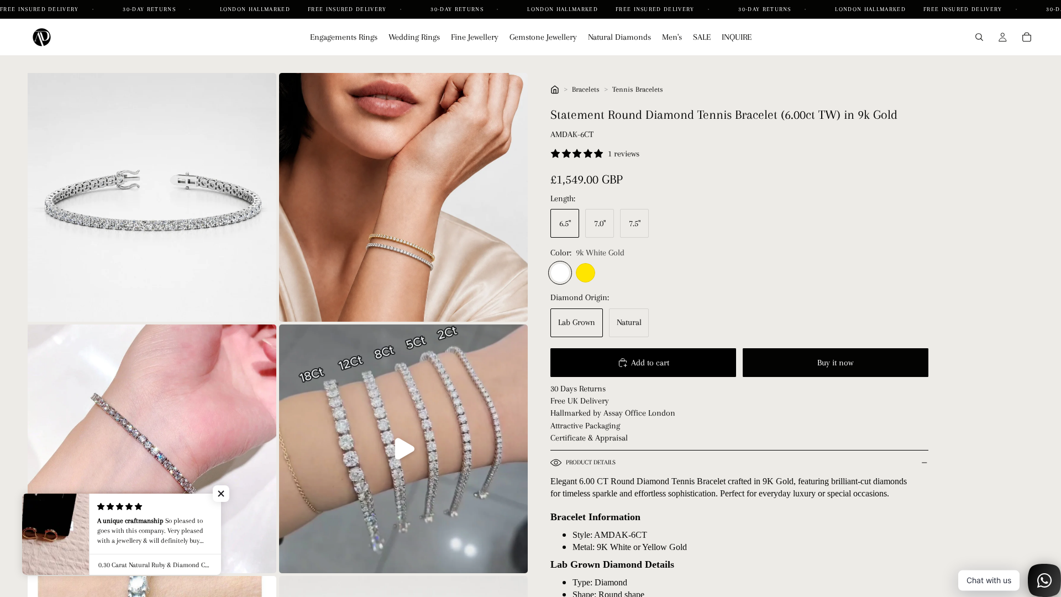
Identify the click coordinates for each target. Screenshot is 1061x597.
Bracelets (586, 89)
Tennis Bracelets (637, 89)
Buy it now (835, 363)
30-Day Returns (150, 9)
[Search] (979, 37)
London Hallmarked (255, 9)
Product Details (591, 462)
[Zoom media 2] (403, 197)
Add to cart (650, 363)
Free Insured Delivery (40, 9)
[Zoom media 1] (152, 197)
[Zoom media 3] (152, 448)
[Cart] (1027, 37)
